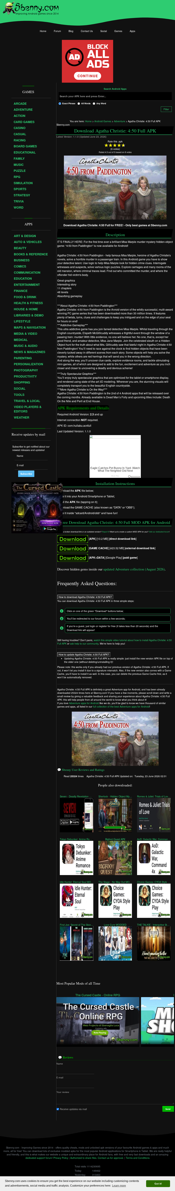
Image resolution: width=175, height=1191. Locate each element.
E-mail (59, 1077)
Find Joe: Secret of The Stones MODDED (76, 924)
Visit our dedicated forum (159, 531)
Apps (132, 31)
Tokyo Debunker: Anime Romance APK (76, 839)
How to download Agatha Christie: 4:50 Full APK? (85, 596)
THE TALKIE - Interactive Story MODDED (154, 924)
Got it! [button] (158, 1183)
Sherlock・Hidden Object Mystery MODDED (115, 796)
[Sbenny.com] (31, 7)
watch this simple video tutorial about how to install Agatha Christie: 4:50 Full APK (114, 641)
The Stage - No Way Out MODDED (115, 881)
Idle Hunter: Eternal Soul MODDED (76, 881)
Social (103, 31)
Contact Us (87, 31)
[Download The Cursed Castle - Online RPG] (97, 1020)
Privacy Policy (60, 1158)
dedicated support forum (38, 1158)
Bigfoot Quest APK (115, 839)
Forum (57, 31)
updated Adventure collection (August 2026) (134, 569)
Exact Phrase (68, 103)
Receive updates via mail (73, 1109)
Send (168, 1108)
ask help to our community (84, 643)
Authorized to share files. (83, 1158)
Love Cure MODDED (115, 924)
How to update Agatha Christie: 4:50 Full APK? (84, 654)
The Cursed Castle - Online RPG (97, 995)
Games (118, 31)
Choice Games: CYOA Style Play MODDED (154, 881)
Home (43, 31)
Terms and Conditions (138, 1158)
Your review (62, 1092)
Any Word (101, 103)
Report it (105, 531)
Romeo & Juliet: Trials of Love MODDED (154, 796)
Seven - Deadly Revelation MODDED (76, 796)
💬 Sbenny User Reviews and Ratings (80, 770)
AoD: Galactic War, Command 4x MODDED (154, 839)
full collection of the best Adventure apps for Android (121, 706)
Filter (166, 109)
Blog (71, 31)
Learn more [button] (119, 1185)
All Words (86, 103)
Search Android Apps (115, 89)
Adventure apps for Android (84, 703)
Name (59, 1063)
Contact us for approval (110, 1158)
